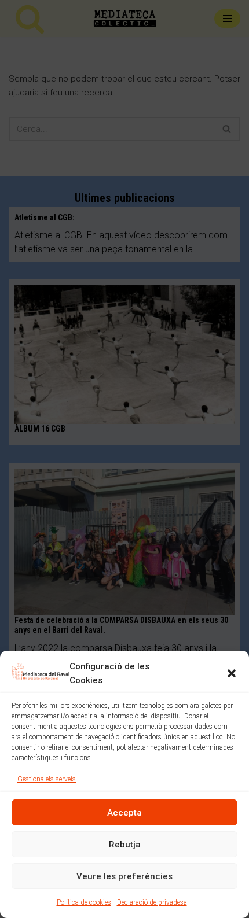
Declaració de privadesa (152, 902)
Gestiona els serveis (46, 779)
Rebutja (125, 844)
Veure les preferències (124, 876)
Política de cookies (84, 902)
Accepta (124, 813)
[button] (231, 673)
